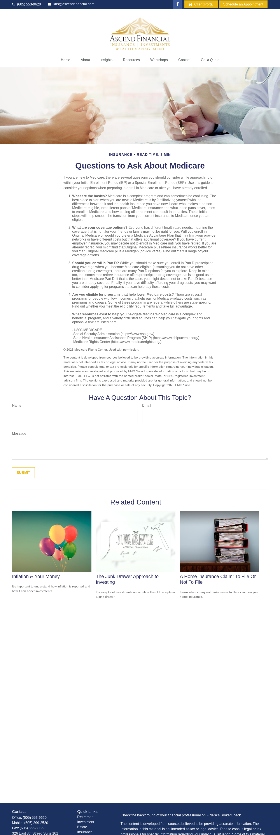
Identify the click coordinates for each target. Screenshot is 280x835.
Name (16, 405)
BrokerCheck (230, 815)
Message (19, 433)
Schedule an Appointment (243, 4)
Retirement (85, 817)
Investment (85, 822)
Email (146, 405)
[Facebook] (177, 4)
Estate (82, 827)
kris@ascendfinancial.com (73, 4)
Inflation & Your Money (36, 576)
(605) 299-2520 (36, 823)
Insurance (85, 832)
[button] (65, 60)
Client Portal (204, 4)
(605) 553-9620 (29, 4)
